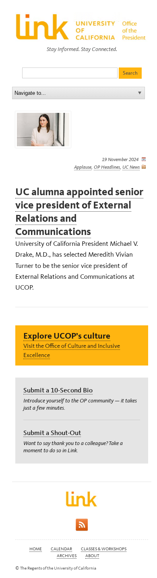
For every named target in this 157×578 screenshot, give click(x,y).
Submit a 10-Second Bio (58, 390)
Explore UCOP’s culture (66, 336)
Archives (66, 555)
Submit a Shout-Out (52, 433)
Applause (82, 167)
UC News (131, 167)
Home (35, 548)
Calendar (61, 548)
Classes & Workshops (103, 548)
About (92, 555)
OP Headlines (107, 167)
